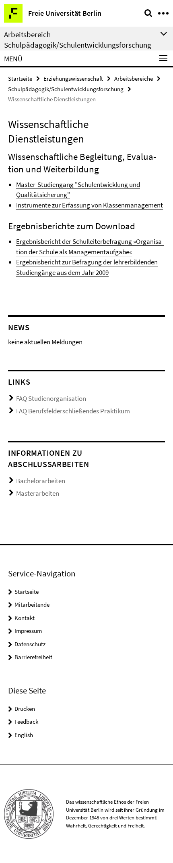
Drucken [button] (24, 708)
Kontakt (24, 618)
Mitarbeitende (31, 604)
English (23, 735)
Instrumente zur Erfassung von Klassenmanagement (89, 205)
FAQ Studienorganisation (51, 398)
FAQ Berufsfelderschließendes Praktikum (73, 410)
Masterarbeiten (37, 493)
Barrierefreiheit (33, 657)
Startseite (20, 78)
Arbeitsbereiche (133, 78)
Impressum (28, 631)
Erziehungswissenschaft (73, 78)
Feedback (26, 721)
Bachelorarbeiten (40, 480)
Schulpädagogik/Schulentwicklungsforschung (66, 89)
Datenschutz (29, 644)
